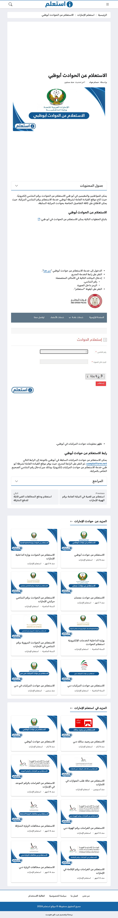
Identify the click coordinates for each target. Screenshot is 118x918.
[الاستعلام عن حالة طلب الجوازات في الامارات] (84, 775)
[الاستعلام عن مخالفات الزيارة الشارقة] (34, 818)
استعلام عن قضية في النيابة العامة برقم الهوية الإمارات (83, 498)
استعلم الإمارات (85, 14)
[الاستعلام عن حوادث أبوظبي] (84, 548)
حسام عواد (94, 82)
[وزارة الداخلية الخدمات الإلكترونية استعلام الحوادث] (84, 635)
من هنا (47, 270)
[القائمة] (107, 4)
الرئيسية (102, 14)
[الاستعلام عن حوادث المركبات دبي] (84, 677)
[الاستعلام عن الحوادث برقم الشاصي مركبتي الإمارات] (34, 591)
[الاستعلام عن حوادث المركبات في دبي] (34, 677)
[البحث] (10, 4)
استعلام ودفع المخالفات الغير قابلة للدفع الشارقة (33, 498)
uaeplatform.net (97, 463)
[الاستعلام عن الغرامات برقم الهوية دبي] (84, 818)
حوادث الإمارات (83, 521)
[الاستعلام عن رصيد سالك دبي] (84, 733)
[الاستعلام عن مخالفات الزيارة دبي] (34, 861)
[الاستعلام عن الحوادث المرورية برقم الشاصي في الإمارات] (34, 635)
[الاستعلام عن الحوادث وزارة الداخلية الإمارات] (34, 548)
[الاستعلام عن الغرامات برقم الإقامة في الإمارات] (84, 861)
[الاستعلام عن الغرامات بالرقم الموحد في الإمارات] (34, 775)
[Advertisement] (59, 46)
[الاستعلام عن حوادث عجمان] (84, 591)
